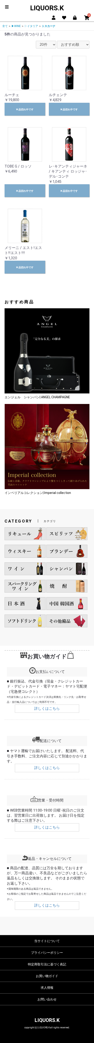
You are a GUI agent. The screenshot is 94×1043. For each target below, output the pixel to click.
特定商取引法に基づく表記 (47, 964)
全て (5, 26)
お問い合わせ (47, 999)
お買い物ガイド (47, 976)
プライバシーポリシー (47, 952)
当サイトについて (47, 941)
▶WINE (16, 26)
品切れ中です (26, 109)
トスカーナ (48, 26)
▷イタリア (31, 26)
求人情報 (47, 987)
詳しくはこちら (47, 708)
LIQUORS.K (47, 8)
